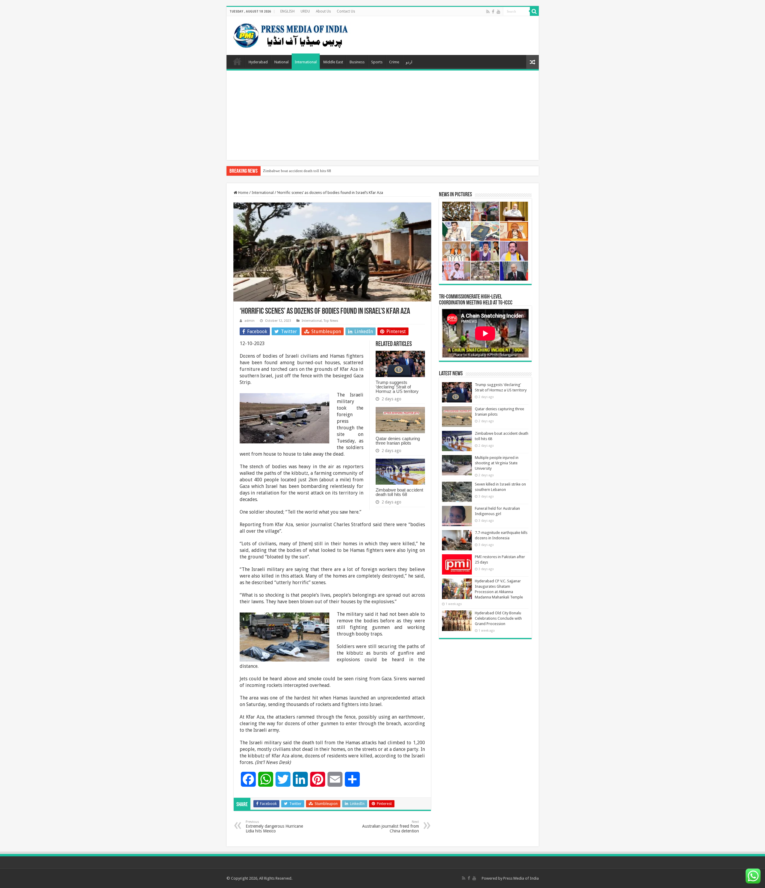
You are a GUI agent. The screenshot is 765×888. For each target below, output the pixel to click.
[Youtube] (498, 11)
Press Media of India (521, 878)
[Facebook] (493, 11)
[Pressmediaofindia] (291, 34)
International (306, 62)
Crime (394, 62)
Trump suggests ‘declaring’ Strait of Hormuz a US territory (397, 387)
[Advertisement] (383, 115)
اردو (409, 62)
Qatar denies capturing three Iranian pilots (398, 440)
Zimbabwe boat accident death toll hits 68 (297, 171)
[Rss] (488, 11)
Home (237, 61)
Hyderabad (258, 62)
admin (249, 321)
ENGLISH (287, 11)
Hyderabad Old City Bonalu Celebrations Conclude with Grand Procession (498, 618)
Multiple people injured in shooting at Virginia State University (496, 463)
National (281, 62)
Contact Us (346, 11)
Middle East (333, 62)
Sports (376, 62)
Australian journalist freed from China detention (390, 826)
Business (357, 62)
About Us (323, 11)
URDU (305, 11)
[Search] (534, 11)
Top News (331, 321)
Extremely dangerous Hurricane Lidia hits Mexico (274, 826)
